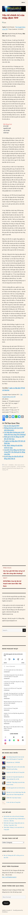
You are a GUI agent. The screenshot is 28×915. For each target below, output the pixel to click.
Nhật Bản (13, 466)
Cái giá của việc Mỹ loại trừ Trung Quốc (13, 688)
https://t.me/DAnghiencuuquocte (9, 877)
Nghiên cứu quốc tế (7, 910)
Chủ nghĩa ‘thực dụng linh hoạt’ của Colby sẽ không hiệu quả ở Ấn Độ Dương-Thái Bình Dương (14, 695)
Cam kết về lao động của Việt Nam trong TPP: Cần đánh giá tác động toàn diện (14, 452)
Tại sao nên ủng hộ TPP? (11, 426)
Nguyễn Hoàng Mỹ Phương (9, 468)
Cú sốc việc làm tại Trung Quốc (11, 708)
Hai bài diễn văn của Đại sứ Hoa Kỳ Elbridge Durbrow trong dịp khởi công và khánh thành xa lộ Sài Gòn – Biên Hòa (14, 818)
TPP (7, 469)
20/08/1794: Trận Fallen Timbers (13, 797)
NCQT (5, 464)
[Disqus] (14, 496)
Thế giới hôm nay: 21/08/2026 (13, 762)
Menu (23, 2)
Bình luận (17, 464)
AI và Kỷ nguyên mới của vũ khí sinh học (13, 670)
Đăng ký (6, 903)
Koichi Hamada (21, 466)
